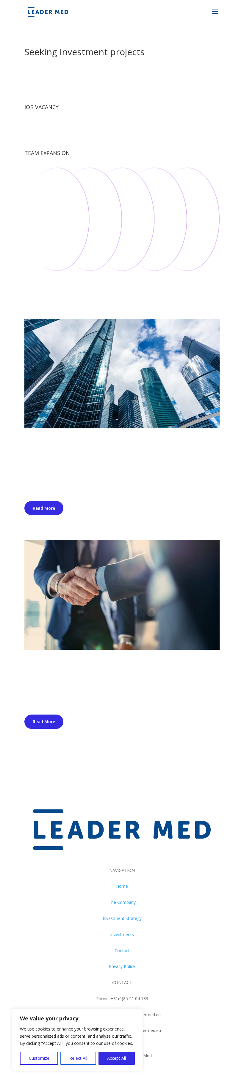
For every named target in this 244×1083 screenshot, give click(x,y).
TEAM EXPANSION (47, 153)
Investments (122, 934)
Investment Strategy (122, 918)
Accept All (116, 1058)
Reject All (78, 1058)
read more (44, 508)
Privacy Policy (122, 966)
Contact (122, 950)
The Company (122, 902)
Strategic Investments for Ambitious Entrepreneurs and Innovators (115, 666)
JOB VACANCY (41, 107)
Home (122, 886)
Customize (39, 1058)
